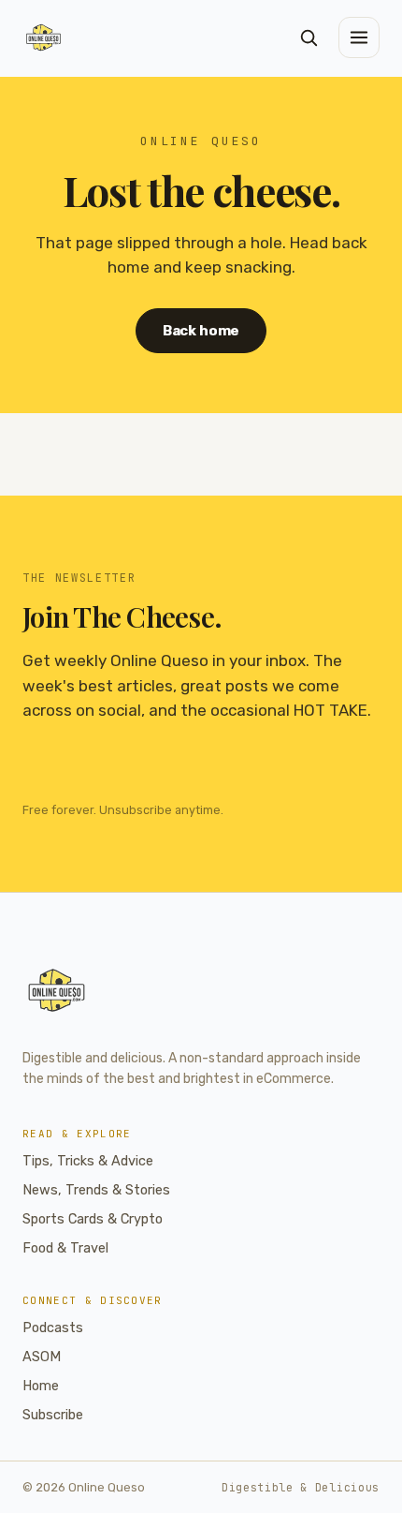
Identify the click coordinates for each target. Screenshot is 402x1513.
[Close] (315, 615)
